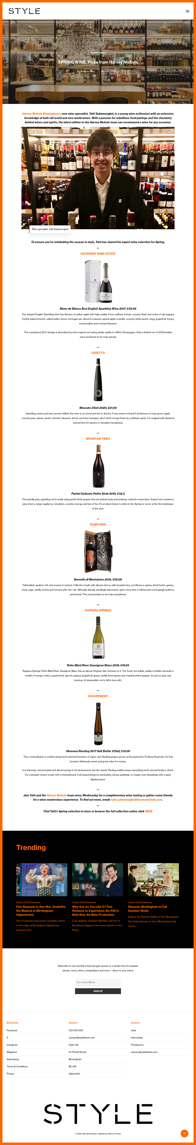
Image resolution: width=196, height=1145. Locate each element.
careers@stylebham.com (144, 1052)
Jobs (133, 1030)
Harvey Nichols (57, 795)
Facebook (12, 1030)
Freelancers (137, 1044)
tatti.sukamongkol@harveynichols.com (136, 799)
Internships (137, 1037)
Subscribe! (74, 1073)
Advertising (13, 1059)
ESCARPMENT (98, 696)
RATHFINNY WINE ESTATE (98, 253)
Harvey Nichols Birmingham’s (41, 113)
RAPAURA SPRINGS (98, 610)
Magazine (12, 1052)
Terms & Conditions (17, 1066)
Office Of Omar (114, 1134)
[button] (187, 11)
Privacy (10, 1073)
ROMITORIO (98, 524)
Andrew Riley (88, 71)
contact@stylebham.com (82, 1037)
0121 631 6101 (76, 1030)
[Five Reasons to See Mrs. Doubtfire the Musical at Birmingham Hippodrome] (41, 898)
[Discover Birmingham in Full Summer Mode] (153, 896)
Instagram (12, 1044)
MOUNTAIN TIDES (98, 438)
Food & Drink (98, 52)
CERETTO (98, 353)
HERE (149, 811)
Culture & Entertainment (28, 902)
